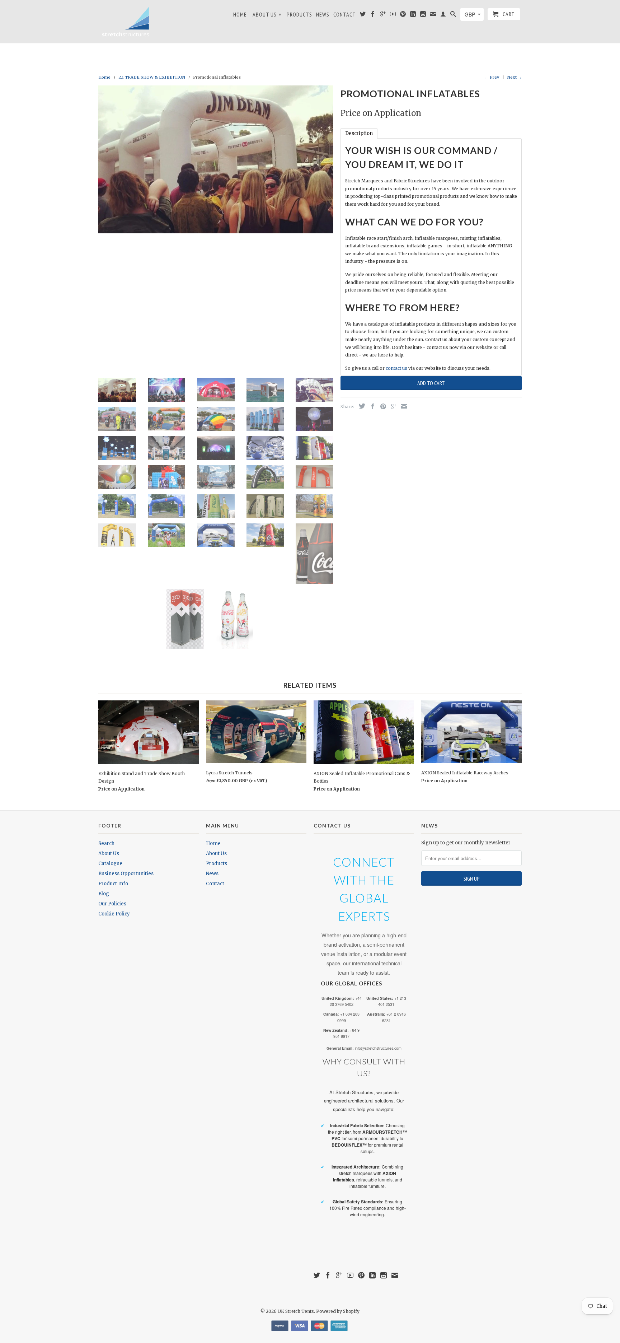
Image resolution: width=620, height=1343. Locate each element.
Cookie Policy (114, 914)
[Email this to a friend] (402, 406)
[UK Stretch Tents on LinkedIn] (413, 15)
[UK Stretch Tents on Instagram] (423, 15)
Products (299, 14)
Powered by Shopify (338, 1311)
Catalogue (110, 864)
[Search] (453, 15)
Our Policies (112, 904)
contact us (396, 368)
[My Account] (443, 15)
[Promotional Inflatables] (215, 159)
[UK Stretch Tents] (125, 21)
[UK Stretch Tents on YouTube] (393, 15)
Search (106, 843)
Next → (514, 77)
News (322, 14)
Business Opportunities (126, 874)
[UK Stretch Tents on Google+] (383, 15)
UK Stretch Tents (296, 1311)
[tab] (358, 133)
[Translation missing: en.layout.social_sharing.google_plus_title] (391, 406)
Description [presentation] (359, 133)
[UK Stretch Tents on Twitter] (363, 15)
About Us (267, 14)
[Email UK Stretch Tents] (433, 15)
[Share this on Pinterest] (381, 406)
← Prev (492, 77)
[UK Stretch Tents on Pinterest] (403, 15)
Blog (103, 894)
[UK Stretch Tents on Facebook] (373, 15)
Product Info (113, 884)
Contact (344, 14)
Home (240, 14)
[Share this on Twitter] (360, 406)
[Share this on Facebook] (371, 406)
